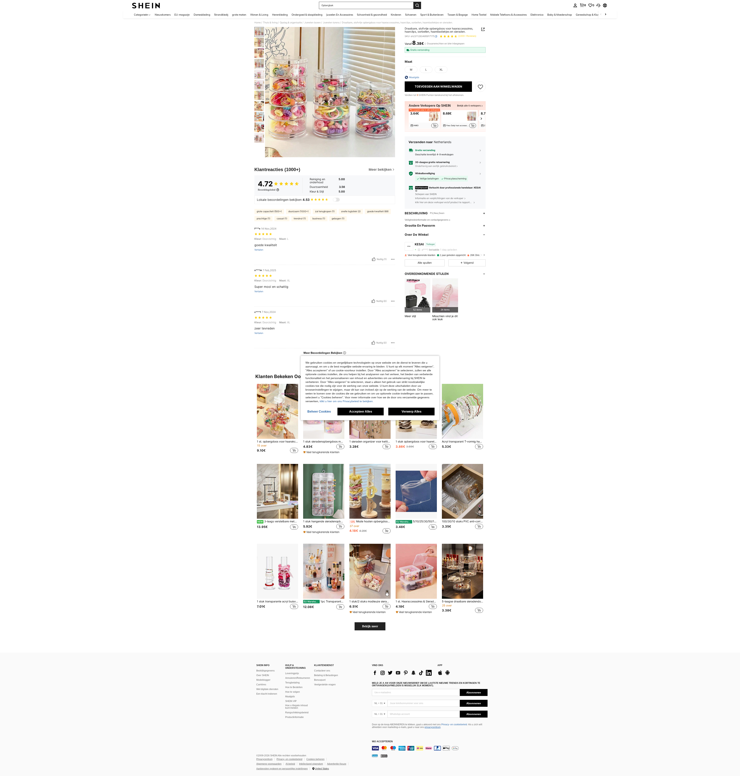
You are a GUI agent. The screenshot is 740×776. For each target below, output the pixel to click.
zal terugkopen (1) (325, 211)
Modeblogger (263, 680)
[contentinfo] (430, 748)
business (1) (318, 218)
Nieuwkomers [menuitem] (163, 14)
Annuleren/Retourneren (297, 678)
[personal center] (575, 5)
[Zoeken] (417, 5)
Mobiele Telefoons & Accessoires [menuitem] (508, 14)
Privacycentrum (264, 759)
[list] (403, 673)
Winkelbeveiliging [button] (425, 173)
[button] (598, 5)
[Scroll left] (601, 14)
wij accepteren (382, 741)
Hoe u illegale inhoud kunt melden (296, 706)
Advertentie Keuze (336, 763)
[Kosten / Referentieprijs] (425, 43)
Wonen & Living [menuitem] (259, 14)
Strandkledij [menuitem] (221, 14)
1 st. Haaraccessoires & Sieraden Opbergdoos (416, 601)
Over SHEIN (262, 675)
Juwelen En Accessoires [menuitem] (339, 14)
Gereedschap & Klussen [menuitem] (589, 14)
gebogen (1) (338, 218)
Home (257, 22)
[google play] (447, 674)
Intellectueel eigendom (311, 763)
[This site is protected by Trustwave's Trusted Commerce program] (375, 755)
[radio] (411, 69)
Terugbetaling (292, 682)
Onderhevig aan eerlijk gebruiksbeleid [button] (435, 166)
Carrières (261, 684)
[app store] (440, 674)
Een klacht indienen (266, 693)
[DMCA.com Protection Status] (384, 755)
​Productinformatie (294, 717)
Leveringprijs (292, 673)
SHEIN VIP (291, 701)
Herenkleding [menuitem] (280, 14)
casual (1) (282, 218)
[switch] (336, 200)
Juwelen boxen (312, 22)
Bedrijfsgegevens (265, 670)
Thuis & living (270, 22)
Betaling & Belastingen (326, 675)
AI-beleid (290, 763)
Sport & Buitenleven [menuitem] (432, 14)
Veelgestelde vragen (325, 684)
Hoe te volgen (292, 692)
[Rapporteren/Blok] (392, 259)
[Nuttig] (373, 259)
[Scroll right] (605, 14)
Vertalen (258, 249)
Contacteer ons (322, 670)
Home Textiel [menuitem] (479, 14)
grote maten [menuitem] (239, 14)
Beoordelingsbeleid (266, 189)
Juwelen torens (331, 22)
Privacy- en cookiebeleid (454, 724)
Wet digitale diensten (267, 689)
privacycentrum (433, 727)
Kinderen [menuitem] (396, 14)
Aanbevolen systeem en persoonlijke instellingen (282, 768)
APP (439, 665)
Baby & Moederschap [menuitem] (559, 14)
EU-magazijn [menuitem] (182, 14)
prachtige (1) (263, 218)
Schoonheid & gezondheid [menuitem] (372, 14)
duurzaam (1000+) (298, 211)
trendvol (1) (300, 218)
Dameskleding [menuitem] (202, 14)
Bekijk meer (370, 626)
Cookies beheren (315, 759)
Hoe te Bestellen (294, 687)
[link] (582, 5)
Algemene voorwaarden (269, 763)
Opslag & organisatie (291, 22)
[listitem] (424, 119)
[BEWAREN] (480, 86)
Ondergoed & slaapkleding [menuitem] (307, 14)
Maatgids (290, 696)
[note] (322, 452)
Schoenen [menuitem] (410, 14)
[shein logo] (146, 5)
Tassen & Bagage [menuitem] (457, 14)
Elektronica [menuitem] (537, 14)
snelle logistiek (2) (351, 211)
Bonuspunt (319, 680)
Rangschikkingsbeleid (297, 712)
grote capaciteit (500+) (269, 211)
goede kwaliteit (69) (377, 211)
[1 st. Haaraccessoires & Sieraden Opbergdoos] (416, 571)
